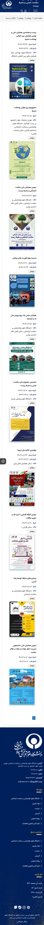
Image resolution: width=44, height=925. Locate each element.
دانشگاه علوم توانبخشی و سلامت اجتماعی (25, 798)
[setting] (3, 461)
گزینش (37, 813)
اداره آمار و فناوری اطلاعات (31, 823)
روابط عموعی (35, 818)
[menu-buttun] (35, 11)
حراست (37, 808)
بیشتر (32, 60)
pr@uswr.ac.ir (23, 781)
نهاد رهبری (36, 803)
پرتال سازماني (22, 921)
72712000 (34, 770)
